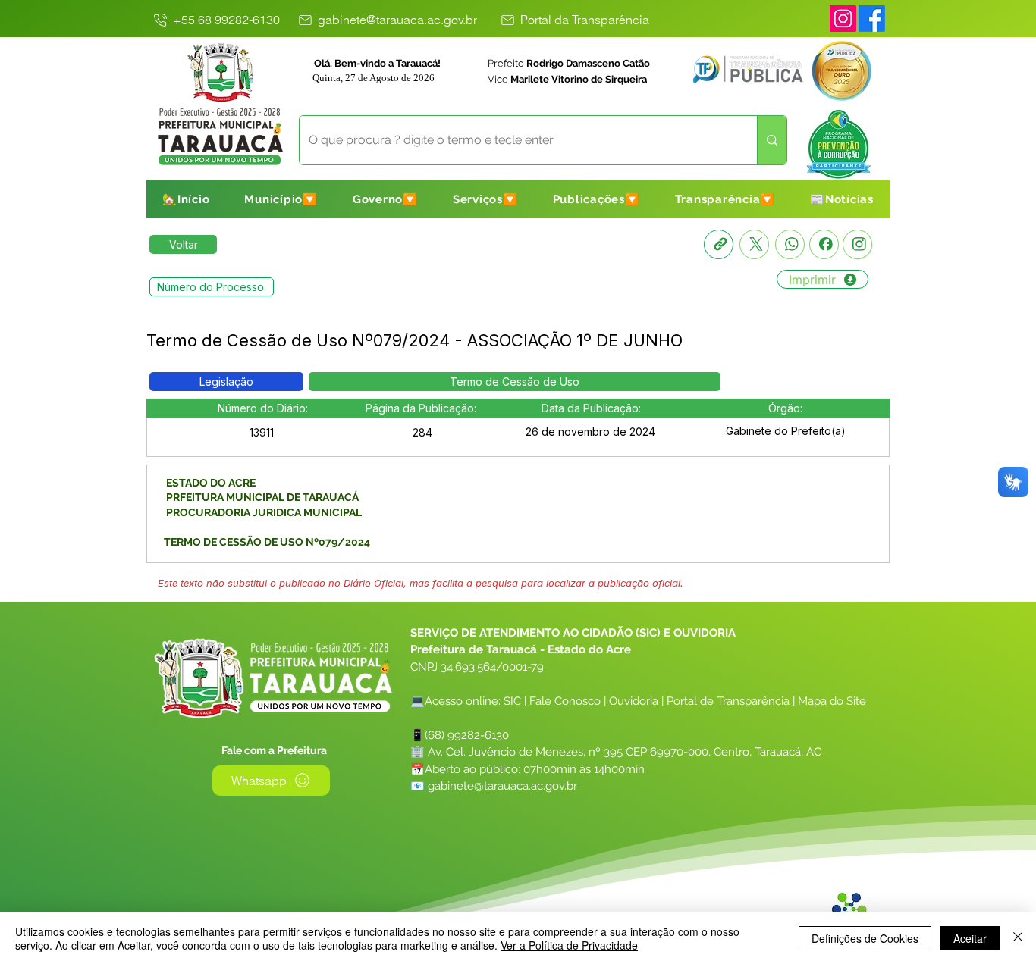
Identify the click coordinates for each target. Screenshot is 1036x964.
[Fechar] (1018, 938)
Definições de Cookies (865, 938)
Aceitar (970, 938)
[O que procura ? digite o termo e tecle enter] (771, 140)
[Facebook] (824, 244)
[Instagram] (843, 18)
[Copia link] (718, 244)
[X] (754, 244)
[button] (281, 199)
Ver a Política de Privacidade (569, 945)
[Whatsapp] (790, 244)
